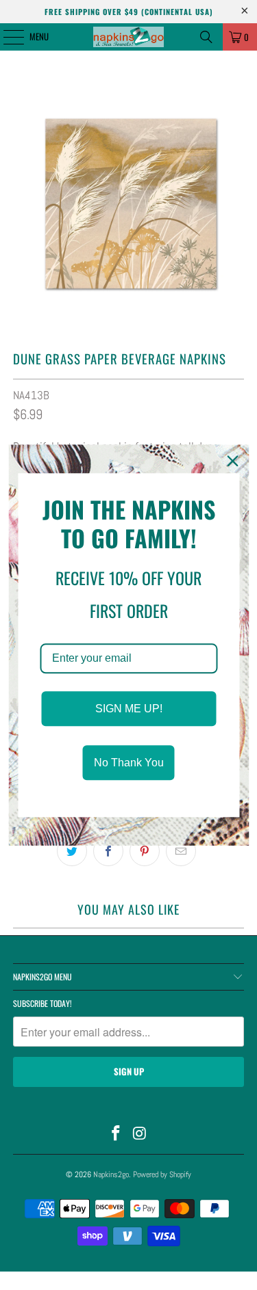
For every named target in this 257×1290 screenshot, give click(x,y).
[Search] (206, 37)
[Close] (232, 460)
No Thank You (129, 762)
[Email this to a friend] (181, 851)
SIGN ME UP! (128, 708)
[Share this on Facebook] (108, 851)
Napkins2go (111, 1174)
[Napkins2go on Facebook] (116, 1134)
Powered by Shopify (162, 1174)
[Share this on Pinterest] (145, 851)
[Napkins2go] (128, 37)
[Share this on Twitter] (72, 851)
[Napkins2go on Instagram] (140, 1134)
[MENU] (6, 37)
